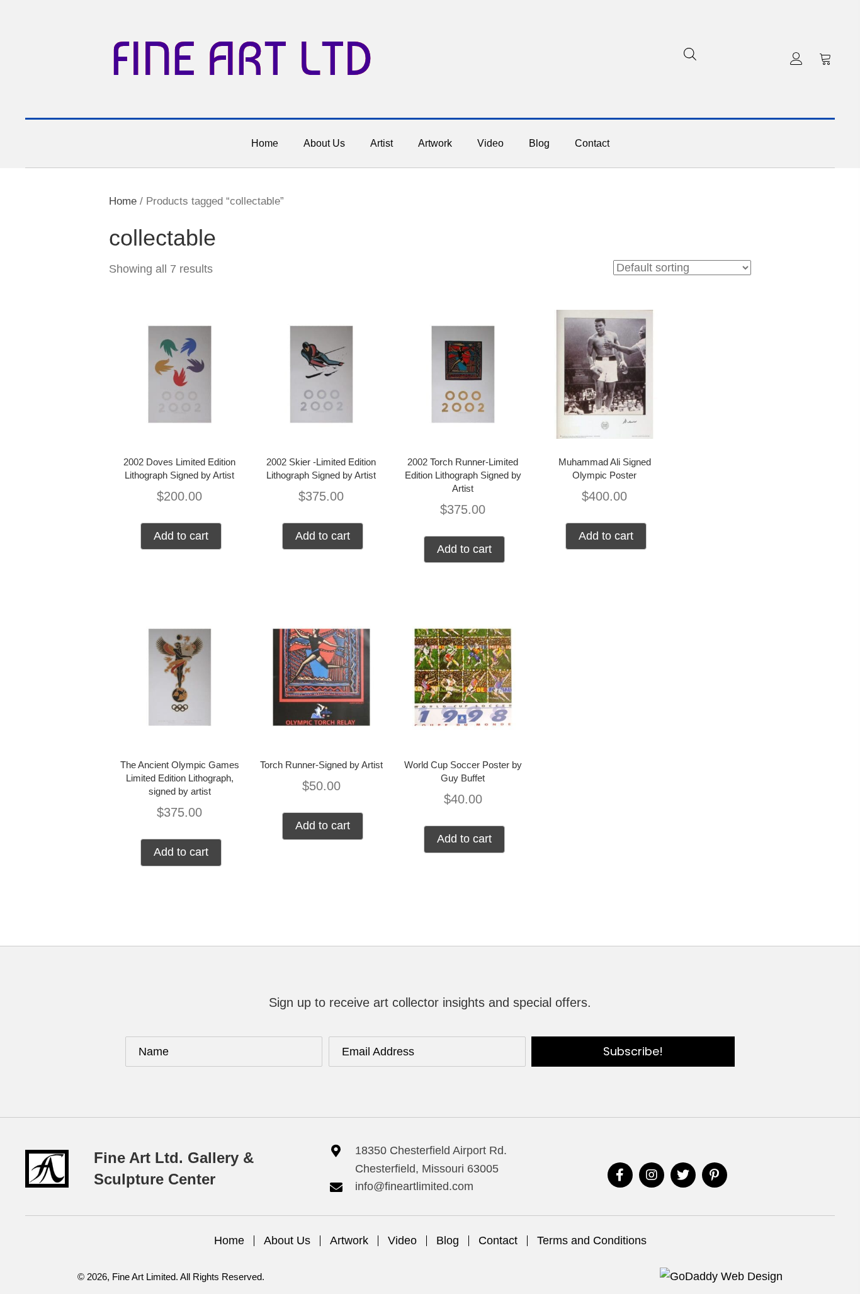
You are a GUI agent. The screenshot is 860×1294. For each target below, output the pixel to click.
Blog (447, 1240)
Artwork (349, 1240)
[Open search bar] (690, 54)
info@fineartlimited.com (414, 1186)
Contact (498, 1240)
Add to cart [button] (181, 536)
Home (123, 201)
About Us (287, 1240)
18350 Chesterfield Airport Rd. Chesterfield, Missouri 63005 (431, 1159)
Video (402, 1240)
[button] (796, 58)
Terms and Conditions (592, 1240)
